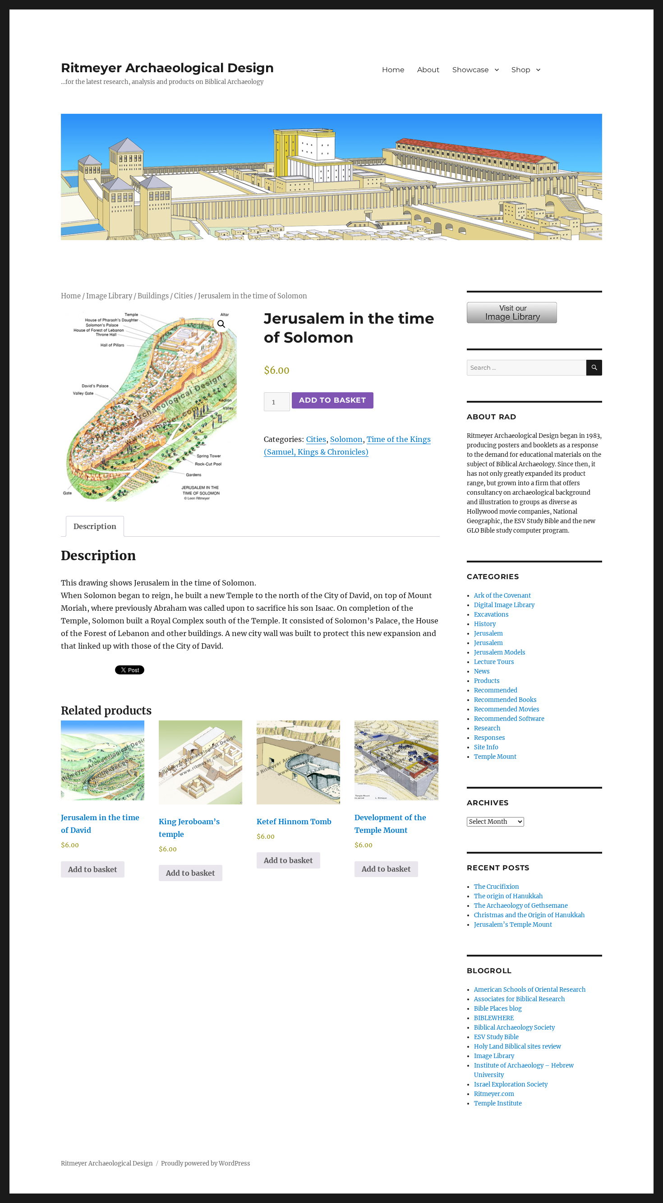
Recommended (495, 690)
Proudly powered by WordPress (205, 1163)
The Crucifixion (496, 887)
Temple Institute (498, 1103)
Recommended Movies (506, 709)
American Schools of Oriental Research (530, 990)
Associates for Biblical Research (519, 999)
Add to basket (332, 400)
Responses (489, 738)
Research (487, 728)
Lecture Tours (494, 662)
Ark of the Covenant (502, 595)
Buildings (153, 296)
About (428, 69)
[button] (221, 324)
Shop (520, 69)
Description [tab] (95, 526)
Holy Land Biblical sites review (517, 1046)
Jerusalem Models (499, 652)
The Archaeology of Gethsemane (521, 906)
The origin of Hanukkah (508, 896)
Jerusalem (488, 633)
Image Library (577, 79)
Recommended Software (509, 719)
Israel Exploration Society (511, 1084)
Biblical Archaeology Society (514, 1027)
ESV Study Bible (496, 1037)
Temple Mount (495, 757)
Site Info (486, 747)
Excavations (491, 614)
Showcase (470, 69)
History (485, 624)
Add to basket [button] (92, 869)
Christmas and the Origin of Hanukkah (529, 915)
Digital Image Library (504, 605)
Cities (183, 296)
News (482, 671)
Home (393, 69)
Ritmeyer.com (494, 1094)
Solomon (346, 439)
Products (487, 681)
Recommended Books (505, 700)
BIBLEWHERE (494, 1018)
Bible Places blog (498, 1009)
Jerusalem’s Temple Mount (513, 925)
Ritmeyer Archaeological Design (167, 67)
